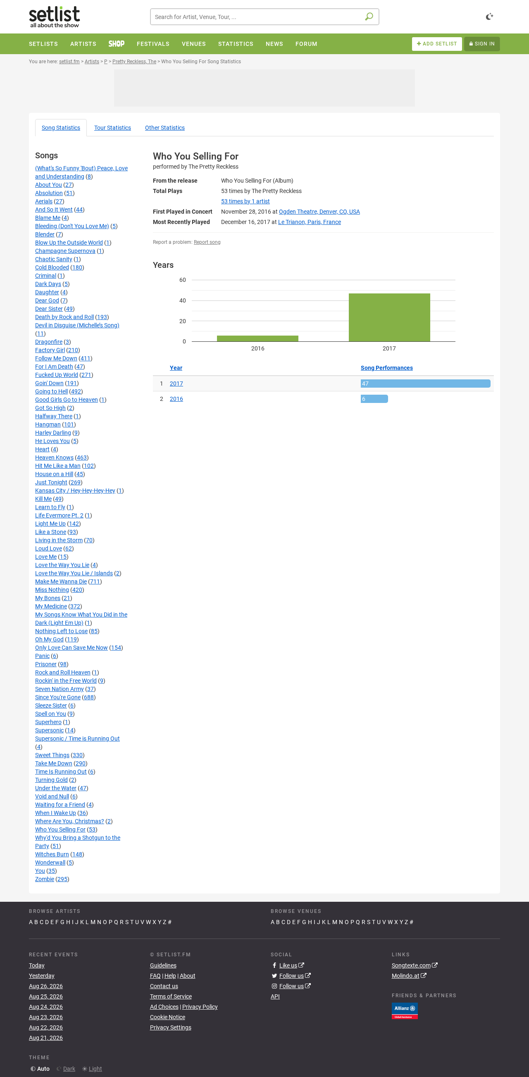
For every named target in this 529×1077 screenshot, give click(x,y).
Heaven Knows (54, 457)
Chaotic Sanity (53, 259)
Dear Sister (49, 308)
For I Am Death (54, 366)
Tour (112, 127)
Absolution (49, 193)
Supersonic (49, 730)
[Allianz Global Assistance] (405, 1010)
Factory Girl (50, 350)
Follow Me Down (56, 358)
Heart (42, 449)
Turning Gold (51, 780)
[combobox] (264, 16)
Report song (207, 242)
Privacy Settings (170, 1027)
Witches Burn (52, 854)
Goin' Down (49, 383)
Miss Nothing (52, 589)
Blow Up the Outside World (69, 242)
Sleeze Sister (51, 705)
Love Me (46, 556)
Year (176, 368)
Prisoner (46, 664)
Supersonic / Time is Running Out (77, 738)
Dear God (47, 300)
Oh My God (49, 639)
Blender (45, 234)
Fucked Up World (56, 375)
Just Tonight (51, 482)
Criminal (45, 275)
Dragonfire (48, 341)
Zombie (44, 879)
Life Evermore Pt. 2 (59, 515)
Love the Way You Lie (62, 565)
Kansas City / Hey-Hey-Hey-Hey (75, 490)
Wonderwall (50, 862)
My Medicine (51, 606)
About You (48, 184)
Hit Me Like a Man (58, 465)
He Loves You (52, 441)
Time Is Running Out (61, 771)
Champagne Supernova (65, 251)
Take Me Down (53, 763)
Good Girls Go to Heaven (66, 399)
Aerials (43, 201)
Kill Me (43, 499)
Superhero (48, 722)
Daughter (47, 292)
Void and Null (52, 796)
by (245, 201)
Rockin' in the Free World (66, 680)
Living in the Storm (59, 540)
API (275, 996)
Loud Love (48, 548)
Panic (42, 656)
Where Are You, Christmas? (69, 821)
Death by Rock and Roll (64, 317)
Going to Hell (51, 391)
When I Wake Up (55, 813)
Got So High (50, 408)
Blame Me (47, 217)
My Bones (47, 598)
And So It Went (54, 209)
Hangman (48, 424)
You (40, 870)
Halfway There (53, 416)
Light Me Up (50, 523)
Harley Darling (53, 432)
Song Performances (387, 368)
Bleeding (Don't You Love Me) (72, 226)
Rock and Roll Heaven (63, 672)
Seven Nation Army (59, 689)
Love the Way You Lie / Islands (74, 573)
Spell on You (50, 713)
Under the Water (55, 788)
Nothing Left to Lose (61, 631)
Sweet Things (52, 755)
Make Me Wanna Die (61, 581)
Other (165, 127)
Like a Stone (50, 532)
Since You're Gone (58, 697)
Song (61, 127)
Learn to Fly (50, 507)
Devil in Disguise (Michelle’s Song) (77, 325)
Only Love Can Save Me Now (71, 647)
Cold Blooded (52, 267)
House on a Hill (54, 474)
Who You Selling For (60, 829)
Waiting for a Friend (60, 804)
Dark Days (48, 284)
